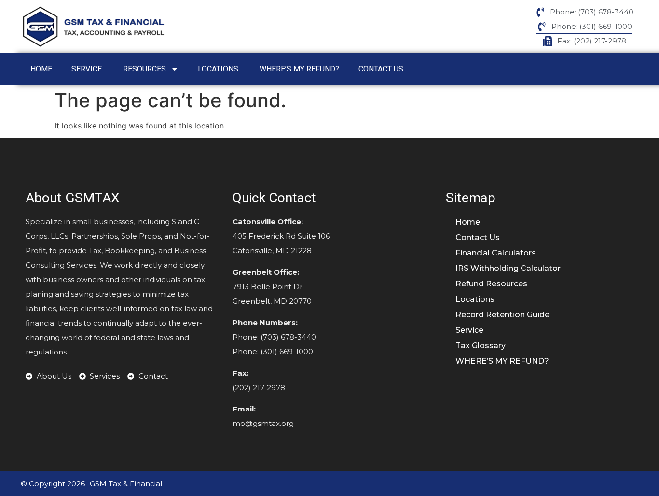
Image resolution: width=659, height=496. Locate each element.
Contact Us (381, 68)
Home (41, 68)
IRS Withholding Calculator (508, 268)
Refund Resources (491, 283)
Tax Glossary (480, 345)
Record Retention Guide (503, 314)
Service (87, 68)
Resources (144, 68)
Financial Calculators (495, 252)
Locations (219, 68)
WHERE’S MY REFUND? (299, 68)
